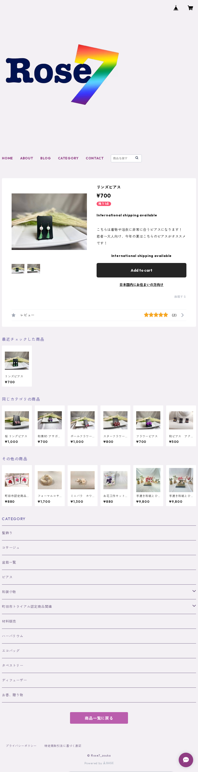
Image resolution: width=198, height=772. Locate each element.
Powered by (94, 763)
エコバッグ (11, 651)
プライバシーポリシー (21, 746)
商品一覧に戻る (99, 718)
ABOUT (26, 158)
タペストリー (12, 665)
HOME (7, 158)
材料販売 (9, 621)
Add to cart (141, 270)
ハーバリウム (12, 636)
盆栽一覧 (9, 562)
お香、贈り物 (12, 695)
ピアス (7, 577)
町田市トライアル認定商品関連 (27, 606)
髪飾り (7, 533)
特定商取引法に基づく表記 (63, 746)
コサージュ (11, 547)
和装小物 (9, 592)
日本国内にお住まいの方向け (141, 285)
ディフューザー (14, 680)
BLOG (45, 158)
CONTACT (95, 158)
